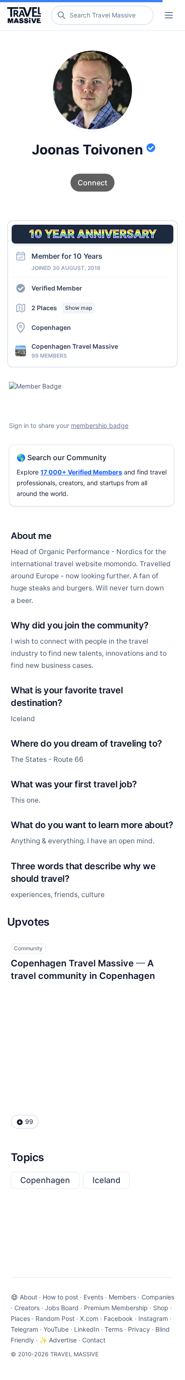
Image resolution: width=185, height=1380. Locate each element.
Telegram (24, 1329)
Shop (160, 1308)
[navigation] (169, 15)
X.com (89, 1318)
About (28, 1297)
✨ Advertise (58, 1340)
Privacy (139, 1329)
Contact (94, 1340)
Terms (114, 1329)
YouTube (56, 1329)
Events (93, 1297)
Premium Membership (116, 1308)
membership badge (99, 425)
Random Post (55, 1318)
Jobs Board (62, 1308)
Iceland (106, 1180)
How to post (60, 1297)
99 (29, 1121)
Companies (157, 1297)
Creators (27, 1308)
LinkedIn (86, 1329)
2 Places (61, 308)
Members (122, 1297)
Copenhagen (45, 1180)
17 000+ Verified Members (81, 472)
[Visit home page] (25, 15)
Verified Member (56, 288)
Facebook (118, 1318)
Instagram (153, 1318)
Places (20, 1318)
